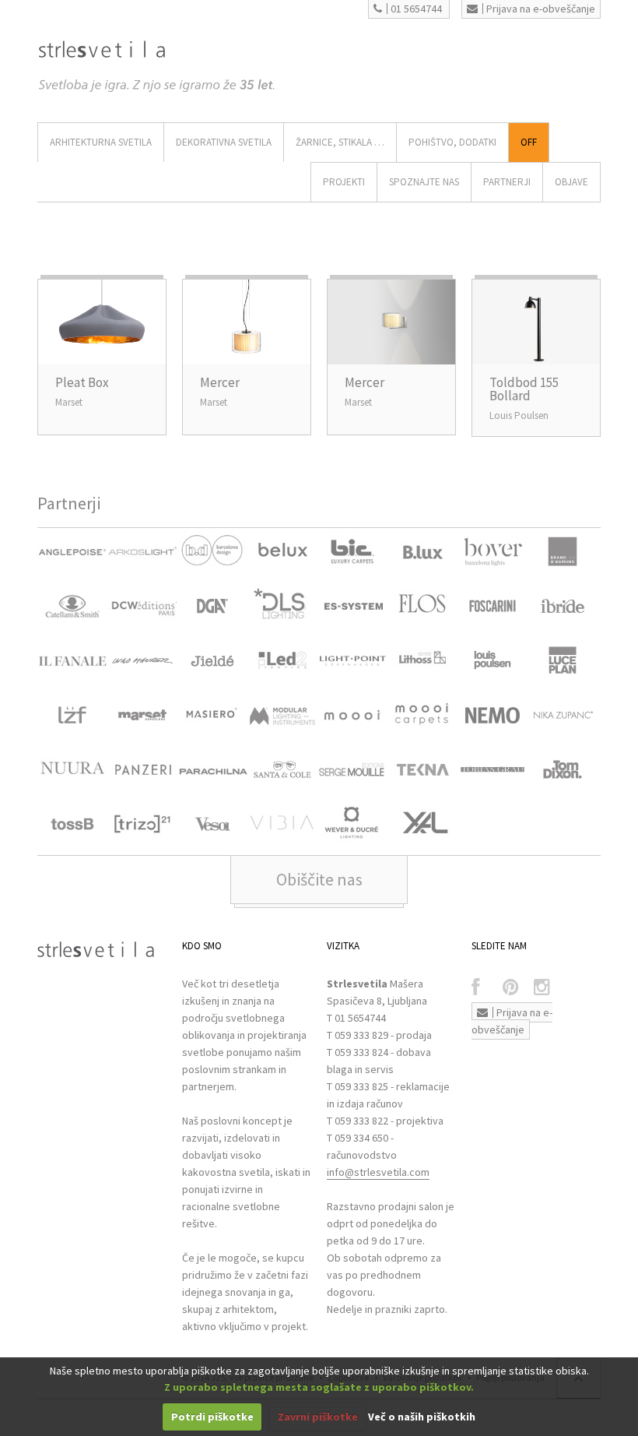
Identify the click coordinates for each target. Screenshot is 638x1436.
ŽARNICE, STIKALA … (340, 142)
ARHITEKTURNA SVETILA (101, 142)
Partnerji (507, 181)
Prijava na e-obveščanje (540, 9)
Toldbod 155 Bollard (524, 389)
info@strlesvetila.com (378, 1172)
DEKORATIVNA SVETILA (224, 142)
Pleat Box (82, 382)
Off (529, 142)
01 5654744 (416, 9)
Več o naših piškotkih (421, 1417)
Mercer (220, 382)
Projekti (344, 181)
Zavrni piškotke (318, 1417)
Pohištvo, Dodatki (452, 142)
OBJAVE (571, 181)
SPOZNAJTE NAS (424, 181)
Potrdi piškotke (212, 1417)
